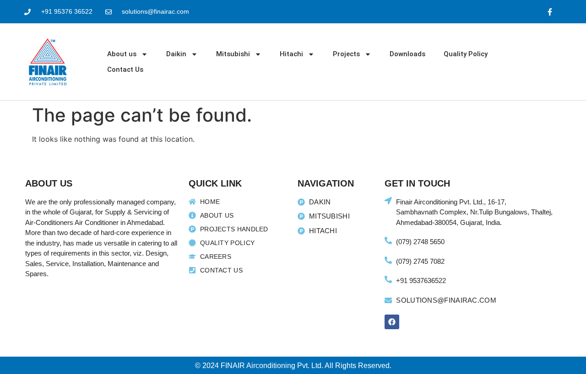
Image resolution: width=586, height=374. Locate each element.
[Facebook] (392, 322)
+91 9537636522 (421, 280)
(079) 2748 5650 (420, 242)
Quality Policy (466, 54)
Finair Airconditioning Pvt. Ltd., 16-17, (451, 202)
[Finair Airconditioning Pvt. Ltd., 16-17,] (388, 200)
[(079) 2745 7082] (388, 260)
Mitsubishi (233, 54)
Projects (346, 54)
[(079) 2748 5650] (388, 240)
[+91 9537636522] (388, 279)
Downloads (407, 54)
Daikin (176, 54)
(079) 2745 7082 (420, 261)
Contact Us (125, 69)
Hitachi (291, 54)
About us (121, 54)
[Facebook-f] (550, 11)
